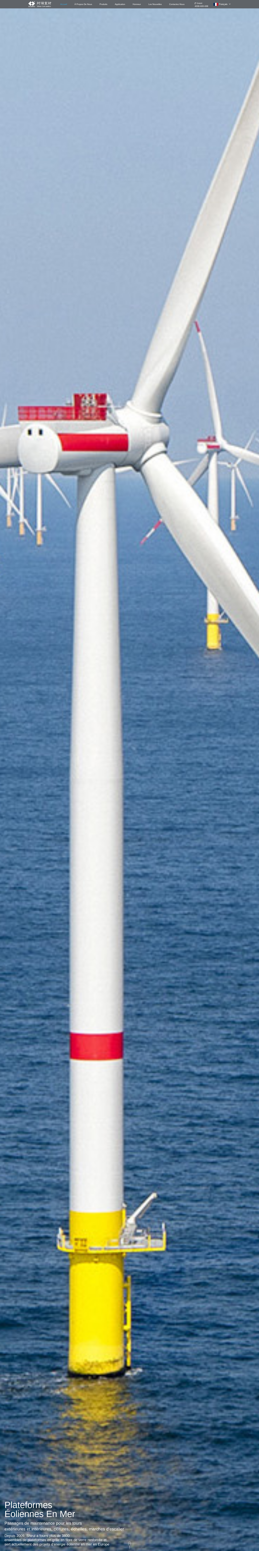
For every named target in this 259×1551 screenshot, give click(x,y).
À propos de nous (83, 4)
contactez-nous (177, 4)
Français (223, 4)
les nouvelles (155, 4)
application (120, 4)
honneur (137, 4)
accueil (63, 4)
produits (103, 4)
